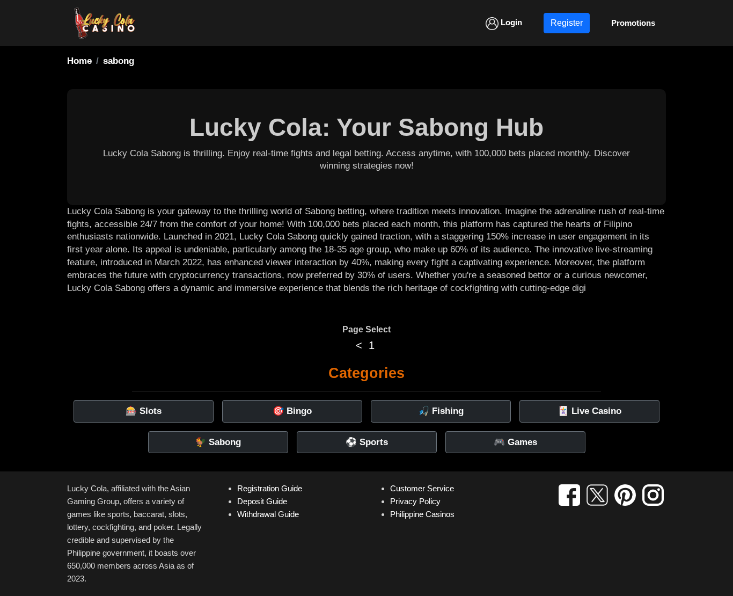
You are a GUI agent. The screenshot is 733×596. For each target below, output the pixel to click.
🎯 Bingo (292, 411)
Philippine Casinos (422, 514)
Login (510, 22)
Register (567, 22)
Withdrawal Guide (268, 514)
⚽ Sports (367, 442)
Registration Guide (269, 488)
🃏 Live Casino (589, 411)
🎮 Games (515, 442)
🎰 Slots (144, 411)
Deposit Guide (262, 501)
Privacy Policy (415, 501)
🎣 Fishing (441, 411)
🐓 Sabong (218, 442)
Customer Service (422, 488)
